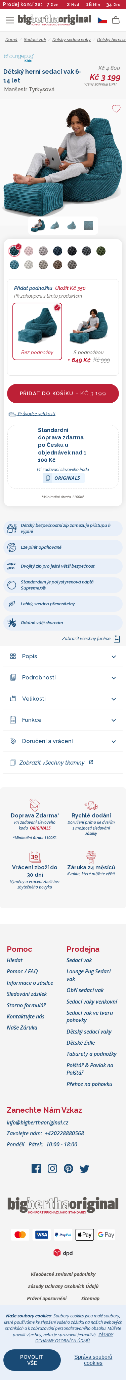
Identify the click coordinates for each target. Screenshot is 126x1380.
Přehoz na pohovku (89, 1084)
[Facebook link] (37, 1172)
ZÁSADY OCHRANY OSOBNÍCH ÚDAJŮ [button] (74, 1338)
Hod (75, 4)
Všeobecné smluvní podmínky (63, 1274)
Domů (11, 39)
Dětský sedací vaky (89, 1031)
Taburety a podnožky (92, 1053)
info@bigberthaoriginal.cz (37, 1122)
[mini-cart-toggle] (116, 20)
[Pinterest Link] (69, 1172)
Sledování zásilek (27, 994)
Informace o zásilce (30, 982)
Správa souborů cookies (93, 1360)
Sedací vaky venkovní (92, 1001)
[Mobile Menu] (10, 20)
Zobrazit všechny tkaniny (52, 762)
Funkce (32, 719)
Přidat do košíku (63, 393)
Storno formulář (26, 1005)
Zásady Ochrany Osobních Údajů (63, 1286)
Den (55, 4)
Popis (29, 656)
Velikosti (34, 698)
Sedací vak (79, 960)
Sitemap (90, 1298)
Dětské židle (81, 1042)
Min (96, 4)
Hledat (15, 960)
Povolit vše (32, 1360)
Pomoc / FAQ (22, 971)
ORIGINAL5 (67, 479)
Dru (117, 4)
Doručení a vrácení (47, 741)
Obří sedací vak (85, 990)
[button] (38, 225)
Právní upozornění (47, 1298)
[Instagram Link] (53, 1172)
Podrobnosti (39, 677)
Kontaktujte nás (25, 1016)
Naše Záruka (22, 1027)
